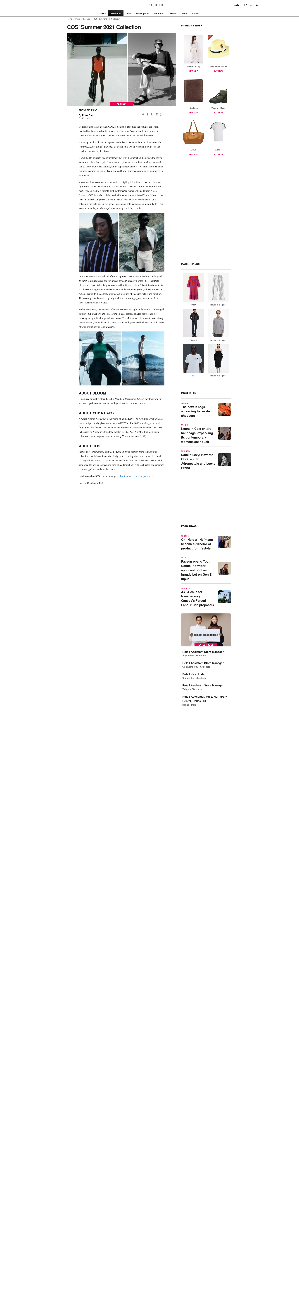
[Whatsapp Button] (161, 114)
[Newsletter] (246, 5)
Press (77, 19)
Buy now (193, 70)
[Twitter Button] (142, 114)
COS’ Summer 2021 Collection (106, 19)
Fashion (86, 19)
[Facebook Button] (147, 114)
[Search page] (251, 5)
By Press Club (86, 115)
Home (69, 19)
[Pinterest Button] (156, 114)
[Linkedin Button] (152, 114)
